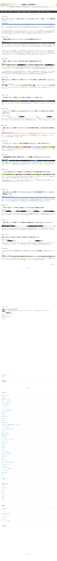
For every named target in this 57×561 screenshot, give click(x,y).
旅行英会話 (29, 11)
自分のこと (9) (4, 437)
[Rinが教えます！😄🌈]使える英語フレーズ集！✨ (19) (11, 424)
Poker (6, 11)
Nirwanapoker (22, 30)
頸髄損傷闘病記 (5, 23)
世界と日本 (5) (4, 443)
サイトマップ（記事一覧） (6, 520)
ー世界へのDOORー (28, 4)
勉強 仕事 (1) (4, 472)
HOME (2, 11)
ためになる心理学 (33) (6, 403)
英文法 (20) (4, 418)
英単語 (4, 41)
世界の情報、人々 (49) (6, 399)
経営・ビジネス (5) (5, 441)
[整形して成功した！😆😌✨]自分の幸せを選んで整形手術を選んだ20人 (22, 61)
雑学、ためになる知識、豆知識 (8, 84)
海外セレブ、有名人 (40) (6, 401)
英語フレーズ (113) (5, 395)
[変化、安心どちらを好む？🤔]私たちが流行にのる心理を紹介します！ (21, 237)
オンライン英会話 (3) (5, 451)
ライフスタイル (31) (5, 405)
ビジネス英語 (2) (5, 464)
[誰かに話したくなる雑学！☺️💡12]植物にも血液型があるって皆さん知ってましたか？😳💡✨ (28, 222)
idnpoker (45, 180)
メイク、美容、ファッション (8, 99)
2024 (4, 486)
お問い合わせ (47, 11)
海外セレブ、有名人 (6, 145)
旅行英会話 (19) (4, 422)
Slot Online (10, 11)
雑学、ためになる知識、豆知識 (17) (8, 428)
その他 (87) (4, 397)
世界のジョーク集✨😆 (7, 255)
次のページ (53, 264)
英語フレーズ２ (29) (5, 412)
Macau (43, 11)
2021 (3, 494)
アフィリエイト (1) (5, 470)
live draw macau (16, 71)
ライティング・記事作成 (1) (6, 468)
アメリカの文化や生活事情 (17, 11)
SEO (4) (3, 445)
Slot (2, 474)
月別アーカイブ (5, 484)
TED (33, 11)
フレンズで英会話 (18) (6, 426)
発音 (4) (3, 447)
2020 (4, 496)
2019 (3, 498)
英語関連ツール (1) (5, 478)
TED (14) (3, 430)
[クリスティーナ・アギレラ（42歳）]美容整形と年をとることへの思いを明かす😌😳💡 (26, 143)
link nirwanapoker (19, 180)
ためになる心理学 (38, 11)
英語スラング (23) (5, 416)
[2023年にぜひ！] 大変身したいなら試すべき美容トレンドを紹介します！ (22, 97)
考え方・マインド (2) (5, 460)
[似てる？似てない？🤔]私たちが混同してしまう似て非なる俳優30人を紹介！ (23, 207)
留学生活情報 (24, 11)
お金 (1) (3, 476)
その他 (4, 63)
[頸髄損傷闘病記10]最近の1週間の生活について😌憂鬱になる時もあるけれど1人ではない (26, 157)
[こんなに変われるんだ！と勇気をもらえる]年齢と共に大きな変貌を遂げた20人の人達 (26, 171)
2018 (3, 500)
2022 (4, 492)
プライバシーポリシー (6, 516)
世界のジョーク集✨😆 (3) (6, 453)
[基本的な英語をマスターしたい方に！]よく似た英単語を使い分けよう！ (22, 39)
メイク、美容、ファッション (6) (7, 439)
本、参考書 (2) (4, 466)
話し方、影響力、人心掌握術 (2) (7, 462)
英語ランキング (4, 314)
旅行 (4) (3, 449)
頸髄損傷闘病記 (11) (5, 435)
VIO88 (48, 53)
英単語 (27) (4, 414)
